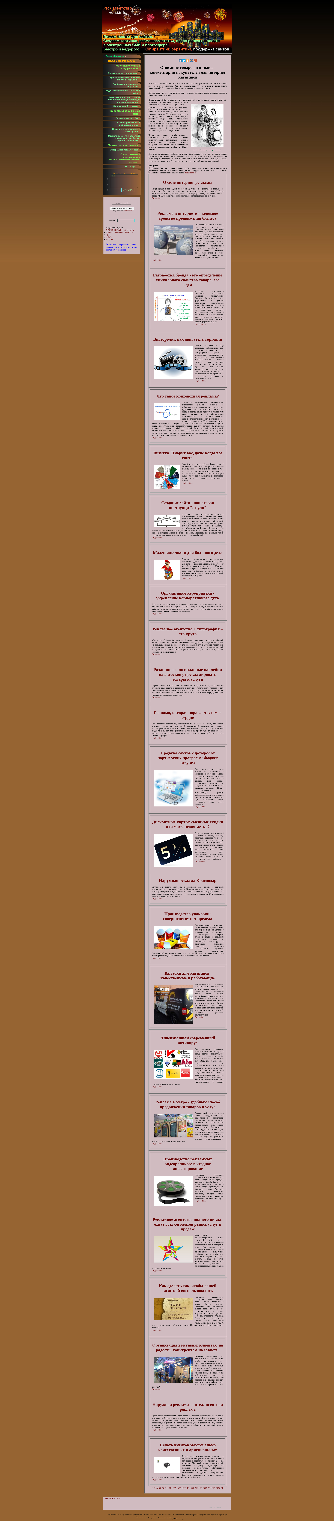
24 (204, 1488)
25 (206, 1488)
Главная (107, 1498)
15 (180, 1488)
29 (217, 1488)
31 (222, 1488)
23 (201, 1488)
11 (170, 1488)
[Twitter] (184, 60)
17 (185, 1488)
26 (209, 1488)
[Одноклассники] (187, 60)
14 (178, 1488)
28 (214, 1488)
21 (196, 1488)
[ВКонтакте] (180, 60)
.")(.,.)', (109, 237)
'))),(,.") (109, 235)
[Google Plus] (195, 60)
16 (183, 1488)
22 (198, 1488)
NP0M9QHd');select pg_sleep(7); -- (121, 230)
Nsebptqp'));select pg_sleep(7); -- (119, 232)
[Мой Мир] (191, 60)
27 (211, 1488)
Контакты (116, 1498)
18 (188, 1488)
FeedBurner (127, 211)
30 (219, 1488)
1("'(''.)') (109, 239)
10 (167, 1488)
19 (191, 1488)
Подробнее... (157, 198)
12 (173, 1488)
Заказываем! (190, 173)
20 (193, 1488)
